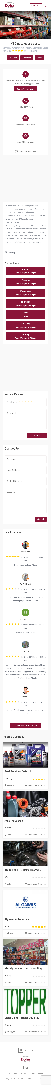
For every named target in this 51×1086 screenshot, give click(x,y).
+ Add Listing (36, 5)
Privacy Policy (12, 1073)
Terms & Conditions (27, 1073)
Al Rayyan (11, 933)
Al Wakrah (11, 785)
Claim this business (27, 151)
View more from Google (25, 725)
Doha (9, 835)
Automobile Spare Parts (37, 785)
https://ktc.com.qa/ (25, 142)
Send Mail (27, 58)
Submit (37, 435)
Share (39, 58)
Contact (41, 1073)
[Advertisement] (25, 367)
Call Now (13, 58)
